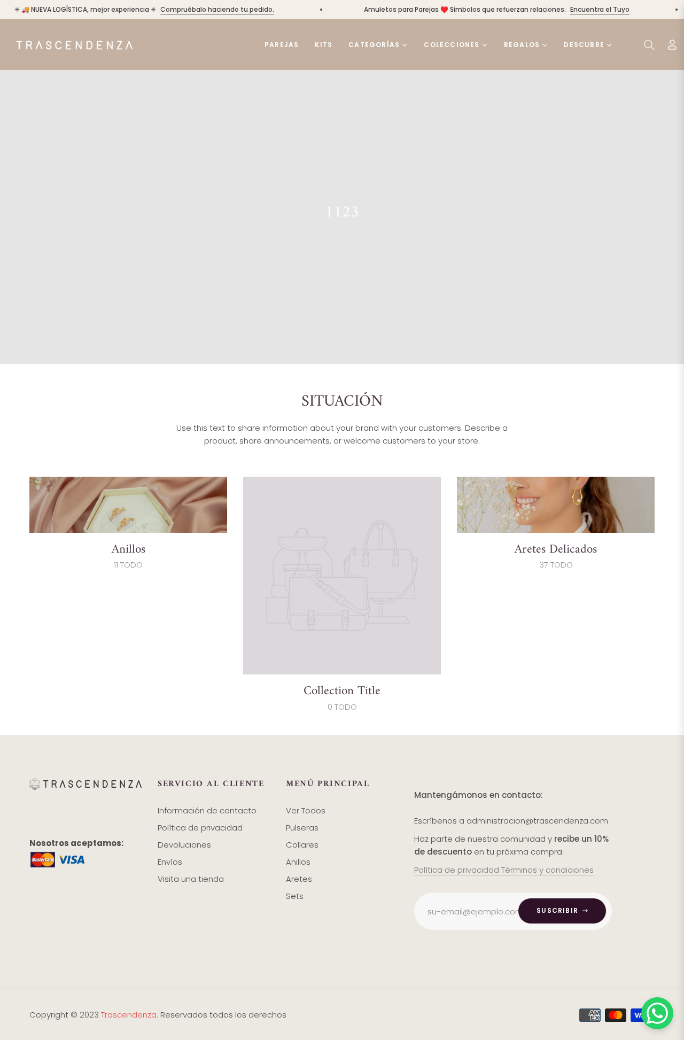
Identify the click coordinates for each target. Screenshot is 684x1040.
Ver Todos (305, 810)
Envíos (170, 861)
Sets (295, 896)
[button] (649, 45)
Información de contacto (207, 810)
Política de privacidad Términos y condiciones (504, 869)
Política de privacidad (200, 827)
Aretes (299, 878)
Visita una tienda (191, 878)
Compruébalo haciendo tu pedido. (207, 9)
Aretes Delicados (556, 550)
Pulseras (302, 827)
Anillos (128, 550)
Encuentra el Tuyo (589, 9)
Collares (302, 844)
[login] (672, 44)
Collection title (342, 691)
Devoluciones (184, 844)
